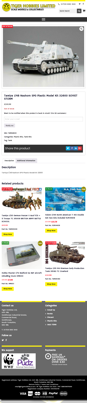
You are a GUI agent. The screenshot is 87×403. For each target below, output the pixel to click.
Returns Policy (34, 384)
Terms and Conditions (49, 384)
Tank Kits (28, 137)
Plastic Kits (18, 137)
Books (50, 314)
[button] (81, 29)
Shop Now (8, 234)
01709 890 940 (68, 4)
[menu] (43, 19)
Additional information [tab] (26, 161)
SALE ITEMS (51, 325)
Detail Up (51, 310)
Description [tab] (9, 161)
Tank (10, 140)
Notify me (9, 126)
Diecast (50, 317)
